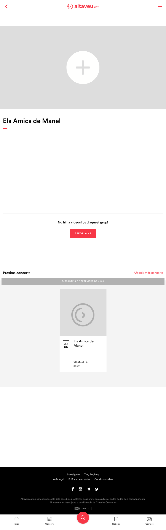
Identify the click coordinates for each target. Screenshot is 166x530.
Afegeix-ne (83, 234)
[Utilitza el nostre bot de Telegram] (88, 490)
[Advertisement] (83, 168)
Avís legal (58, 479)
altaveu (86, 6)
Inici (16, 524)
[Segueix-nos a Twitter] (96, 490)
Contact (149, 524)
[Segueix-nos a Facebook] (73, 490)
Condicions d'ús (103, 479)
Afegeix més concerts (148, 272)
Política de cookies (79, 479)
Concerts (49, 524)
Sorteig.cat (73, 474)
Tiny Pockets (91, 474)
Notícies (116, 524)
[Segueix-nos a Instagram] (80, 490)
